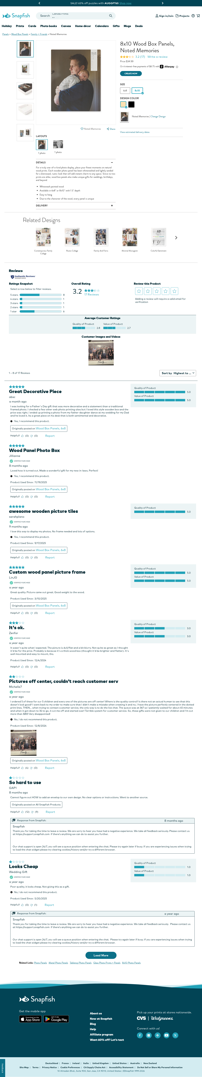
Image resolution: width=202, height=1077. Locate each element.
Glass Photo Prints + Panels (106, 963)
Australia (135, 1063)
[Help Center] (193, 16)
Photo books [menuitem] (48, 26)
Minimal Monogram (130, 250)
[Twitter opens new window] (176, 1034)
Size (122, 84)
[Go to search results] (110, 15)
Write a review (157, 56)
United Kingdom (100, 1063)
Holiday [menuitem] (7, 26)
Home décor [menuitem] (83, 26)
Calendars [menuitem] (102, 26)
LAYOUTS (41, 136)
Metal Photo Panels (58, 963)
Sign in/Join (166, 15)
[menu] (110, 129)
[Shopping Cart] (198, 16)
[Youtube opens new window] (168, 1034)
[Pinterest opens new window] (159, 1034)
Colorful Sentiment (158, 250)
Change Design (158, 116)
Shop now (125, 3)
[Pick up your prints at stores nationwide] (141, 1017)
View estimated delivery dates (135, 132)
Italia (86, 1063)
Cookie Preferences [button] (70, 1067)
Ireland (76, 1063)
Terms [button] (35, 1067)
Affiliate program (101, 1034)
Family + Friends (39, 34)
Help (93, 1029)
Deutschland (52, 1063)
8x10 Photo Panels (131, 963)
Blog (93, 1024)
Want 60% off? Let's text (107, 1040)
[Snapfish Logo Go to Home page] (16, 15)
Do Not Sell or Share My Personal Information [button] (159, 1067)
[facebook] (141, 1034)
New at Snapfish (101, 1018)
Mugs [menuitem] (127, 26)
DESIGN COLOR (129, 98)
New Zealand (150, 1063)
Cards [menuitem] (32, 26)
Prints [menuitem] (20, 26)
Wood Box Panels (19, 34)
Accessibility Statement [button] (121, 1067)
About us (96, 1013)
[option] (25, 48)
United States (119, 1063)
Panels (5, 34)
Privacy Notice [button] (49, 1067)
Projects (184, 15)
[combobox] (76, 15)
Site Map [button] (24, 1067)
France (65, 1063)
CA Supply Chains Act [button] (94, 1067)
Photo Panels (40, 963)
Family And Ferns (101, 250)
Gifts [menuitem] (116, 26)
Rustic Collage (72, 250)
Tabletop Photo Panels (81, 963)
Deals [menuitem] (139, 26)
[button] (82, 128)
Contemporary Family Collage (43, 252)
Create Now (131, 73)
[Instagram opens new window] (150, 1034)
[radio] (123, 104)
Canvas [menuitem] (66, 26)
